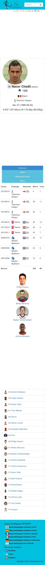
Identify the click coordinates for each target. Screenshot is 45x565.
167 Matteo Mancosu (16, 447)
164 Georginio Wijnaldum (17, 429)
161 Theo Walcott (14, 410)
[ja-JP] (42, 11)
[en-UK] (15, 11)
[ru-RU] (33, 11)
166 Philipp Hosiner (15, 441)
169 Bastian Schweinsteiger (18, 453)
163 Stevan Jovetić (15, 423)
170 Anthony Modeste (16, 460)
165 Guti (11, 435)
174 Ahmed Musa (14, 484)
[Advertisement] (22, 34)
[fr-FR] (21, 11)
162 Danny (11, 416)
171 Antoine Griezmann (16, 466)
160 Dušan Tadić (14, 404)
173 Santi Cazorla (14, 478)
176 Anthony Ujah (14, 497)
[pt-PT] (30, 11)
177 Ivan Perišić (13, 503)
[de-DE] (18, 11)
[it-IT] (27, 11)
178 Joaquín (12, 509)
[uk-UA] (36, 11)
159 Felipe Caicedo (15, 398)
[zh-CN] (39, 11)
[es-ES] (24, 11)
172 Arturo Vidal (14, 472)
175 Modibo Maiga (15, 491)
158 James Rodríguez (16, 392)
